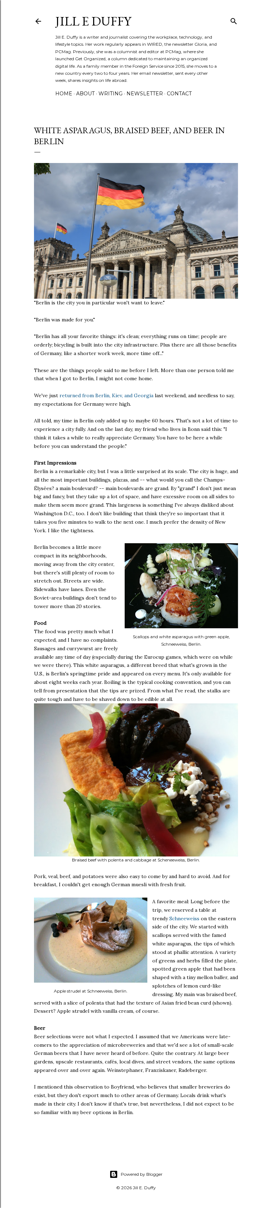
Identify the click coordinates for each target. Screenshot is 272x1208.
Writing (110, 93)
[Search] (234, 20)
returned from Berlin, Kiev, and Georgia (106, 395)
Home (63, 93)
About (85, 93)
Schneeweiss (184, 918)
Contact (179, 93)
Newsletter (144, 93)
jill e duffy (93, 21)
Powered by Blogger (142, 1174)
